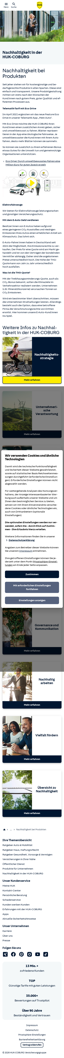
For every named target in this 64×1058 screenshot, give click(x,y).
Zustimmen (32, 574)
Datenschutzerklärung (21, 540)
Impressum (25, 551)
